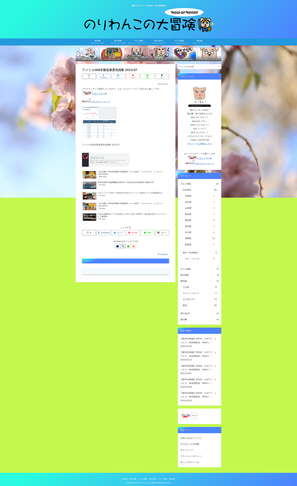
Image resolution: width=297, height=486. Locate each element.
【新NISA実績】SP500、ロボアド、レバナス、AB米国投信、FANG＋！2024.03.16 (198, 370)
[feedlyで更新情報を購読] (128, 246)
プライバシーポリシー (190, 456)
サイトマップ (186, 450)
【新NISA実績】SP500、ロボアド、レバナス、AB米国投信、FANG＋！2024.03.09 (198, 383)
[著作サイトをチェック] (117, 246)
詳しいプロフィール (189, 462)
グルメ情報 (143, 479)
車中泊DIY (153, 479)
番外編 (172, 479)
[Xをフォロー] (123, 246)
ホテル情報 (163, 479)
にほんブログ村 (99, 93)
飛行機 (124, 479)
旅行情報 (133, 479)
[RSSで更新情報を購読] (133, 246)
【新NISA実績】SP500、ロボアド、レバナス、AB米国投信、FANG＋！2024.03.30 (198, 342)
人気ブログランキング (100, 102)
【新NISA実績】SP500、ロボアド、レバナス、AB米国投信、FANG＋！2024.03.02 (198, 397)
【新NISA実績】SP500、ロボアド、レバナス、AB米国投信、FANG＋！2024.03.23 (198, 356)
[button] (162, 76)
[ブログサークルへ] (105, 160)
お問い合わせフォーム (190, 438)
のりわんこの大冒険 (189, 444)
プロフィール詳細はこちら (199, 143)
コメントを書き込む (125, 271)
